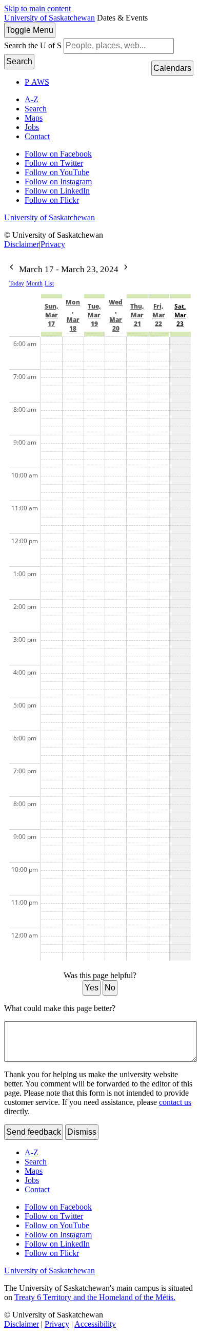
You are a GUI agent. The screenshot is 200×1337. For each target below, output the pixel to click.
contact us (175, 1102)
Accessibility (95, 1324)
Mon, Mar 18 (73, 315)
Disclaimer (21, 244)
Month (34, 283)
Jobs (32, 127)
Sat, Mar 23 (180, 315)
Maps (34, 117)
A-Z (31, 99)
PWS (37, 82)
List (49, 283)
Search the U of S (33, 45)
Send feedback (33, 1132)
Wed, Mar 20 (116, 315)
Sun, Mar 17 (51, 315)
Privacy (53, 244)
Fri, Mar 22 (158, 315)
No (110, 987)
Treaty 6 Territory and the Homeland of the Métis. (94, 1297)
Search (19, 61)
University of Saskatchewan (49, 17)
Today (16, 283)
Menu (29, 30)
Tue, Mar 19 (94, 315)
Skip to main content (37, 8)
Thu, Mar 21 (137, 315)
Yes (91, 987)
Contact (37, 136)
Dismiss (81, 1132)
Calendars (172, 68)
